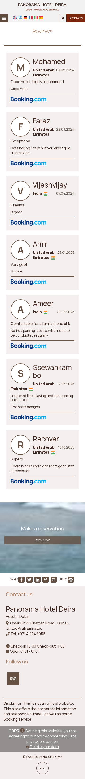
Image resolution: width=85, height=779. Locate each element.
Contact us (19, 594)
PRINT (63, 579)
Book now (76, 18)
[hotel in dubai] (42, 6)
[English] (15, 17)
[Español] (41, 17)
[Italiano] (36, 17)
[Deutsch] (25, 17)
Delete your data (44, 746)
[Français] (31, 17)
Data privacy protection (51, 738)
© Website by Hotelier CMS (42, 757)
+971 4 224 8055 (31, 633)
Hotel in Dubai (17, 616)
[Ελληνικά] (20, 17)
